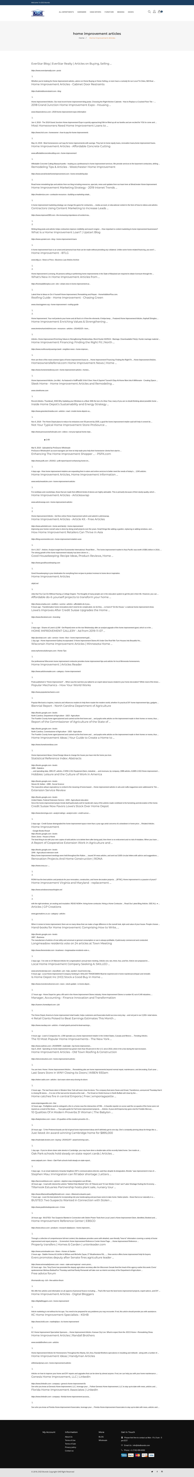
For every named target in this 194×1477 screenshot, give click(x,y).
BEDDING (120, 12)
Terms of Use (70, 1440)
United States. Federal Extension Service (47, 800)
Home (81, 38)
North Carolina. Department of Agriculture (47, 716)
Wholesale (103, 1440)
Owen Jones (36, 837)
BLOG (101, 1437)
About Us (68, 1437)
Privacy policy (70, 1447)
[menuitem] (98, 76)
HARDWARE (81, 12)
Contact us (69, 1451)
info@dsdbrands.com (141, 1445)
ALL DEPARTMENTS (66, 12)
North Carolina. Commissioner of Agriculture (48, 732)
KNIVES (131, 12)
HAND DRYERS (95, 12)
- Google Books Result (45, 830)
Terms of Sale (70, 1444)
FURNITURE (109, 12)
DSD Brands (43, 1471)
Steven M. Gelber (38, 784)
